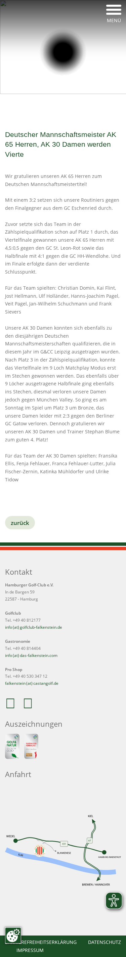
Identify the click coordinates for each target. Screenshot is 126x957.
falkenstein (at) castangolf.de (31, 683)
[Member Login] (91, 106)
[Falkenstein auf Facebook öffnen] (12, 707)
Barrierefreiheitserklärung (41, 942)
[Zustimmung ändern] (13, 935)
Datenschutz (104, 942)
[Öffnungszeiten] (73, 106)
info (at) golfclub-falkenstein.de (33, 627)
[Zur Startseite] (63, 52)
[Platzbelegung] (35, 106)
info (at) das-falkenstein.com (31, 655)
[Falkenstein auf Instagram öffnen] (30, 707)
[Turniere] (54, 106)
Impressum (30, 950)
